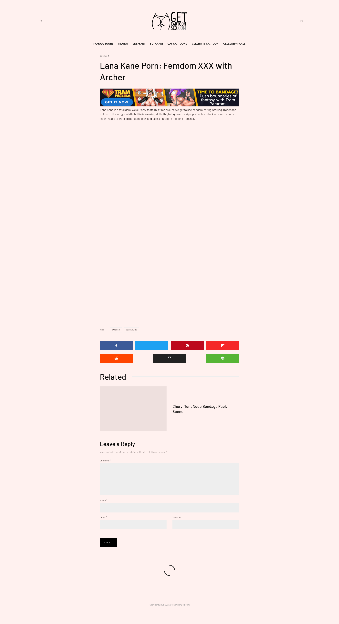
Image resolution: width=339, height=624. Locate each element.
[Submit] (116, 358)
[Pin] (187, 345)
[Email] (169, 358)
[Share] (116, 345)
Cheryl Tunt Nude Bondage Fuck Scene (199, 409)
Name (103, 500)
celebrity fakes (234, 43)
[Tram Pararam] (169, 105)
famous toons (103, 43)
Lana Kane (132, 330)
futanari (156, 43)
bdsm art (138, 43)
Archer (116, 330)
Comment (105, 460)
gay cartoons (177, 43)
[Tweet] (151, 345)
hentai (123, 43)
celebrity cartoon (205, 43)
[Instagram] (41, 21)
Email (103, 517)
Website (176, 517)
